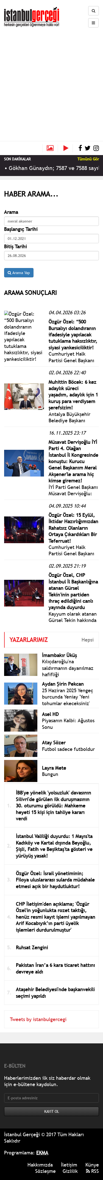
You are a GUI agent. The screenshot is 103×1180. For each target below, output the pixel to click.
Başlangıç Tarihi (21, 229)
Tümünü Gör (88, 158)
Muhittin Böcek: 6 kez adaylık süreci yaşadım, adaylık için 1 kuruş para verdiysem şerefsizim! (73, 395)
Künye (92, 1165)
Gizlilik (70, 1171)
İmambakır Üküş (59, 655)
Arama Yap (20, 272)
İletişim (69, 1165)
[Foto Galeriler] (50, 148)
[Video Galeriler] (68, 148)
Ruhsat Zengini (32, 947)
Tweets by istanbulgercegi (38, 1019)
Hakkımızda (40, 1165)
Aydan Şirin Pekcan (63, 684)
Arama (11, 212)
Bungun (50, 774)
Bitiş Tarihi (15, 246)
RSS (94, 1171)
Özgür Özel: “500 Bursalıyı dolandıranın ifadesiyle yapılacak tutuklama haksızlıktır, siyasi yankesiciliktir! (73, 334)
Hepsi (88, 640)
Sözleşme (45, 1171)
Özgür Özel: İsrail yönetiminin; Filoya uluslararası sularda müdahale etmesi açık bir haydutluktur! (55, 879)
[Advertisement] (51, 82)
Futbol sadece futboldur (68, 749)
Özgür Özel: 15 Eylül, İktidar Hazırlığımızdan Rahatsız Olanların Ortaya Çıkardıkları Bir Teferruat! (73, 528)
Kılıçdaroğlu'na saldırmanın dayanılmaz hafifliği (67, 668)
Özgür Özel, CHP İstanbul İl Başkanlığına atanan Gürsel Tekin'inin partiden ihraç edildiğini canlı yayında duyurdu (73, 591)
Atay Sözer (54, 742)
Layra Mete (54, 768)
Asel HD (50, 714)
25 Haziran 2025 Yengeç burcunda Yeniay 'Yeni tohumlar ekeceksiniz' (67, 697)
